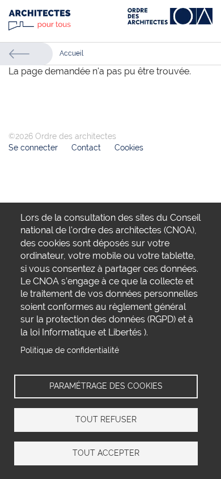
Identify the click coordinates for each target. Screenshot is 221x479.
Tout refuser (106, 419)
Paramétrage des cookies (106, 385)
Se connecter (33, 147)
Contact (86, 147)
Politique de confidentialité (69, 350)
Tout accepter (106, 452)
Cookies (128, 147)
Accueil (71, 53)
